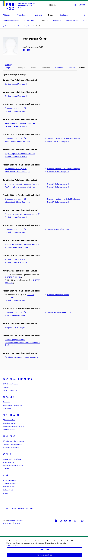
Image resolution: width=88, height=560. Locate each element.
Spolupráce (10, 436)
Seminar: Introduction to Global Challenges (63, 138)
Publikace (59, 68)
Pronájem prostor (72, 20)
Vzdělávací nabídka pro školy (13, 444)
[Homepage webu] (19, 5)
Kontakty (6, 469)
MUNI (14, 508)
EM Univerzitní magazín (11, 384)
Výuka (82, 68)
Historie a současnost (11, 20)
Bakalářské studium (9, 423)
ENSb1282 (9, 283)
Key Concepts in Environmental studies (20, 123)
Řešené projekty (8, 462)
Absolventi (57, 20)
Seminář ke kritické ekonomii (58, 229)
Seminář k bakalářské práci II (16, 84)
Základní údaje (8, 66)
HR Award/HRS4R (9, 486)
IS (3, 508)
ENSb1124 (17, 277)
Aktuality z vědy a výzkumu (12, 459)
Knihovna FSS (22, 508)
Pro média (6, 402)
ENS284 (30, 295)
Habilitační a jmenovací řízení (13, 465)
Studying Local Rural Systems (16, 328)
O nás (6, 475)
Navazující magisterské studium (13, 426)
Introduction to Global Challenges (17, 141)
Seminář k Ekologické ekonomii (59, 312)
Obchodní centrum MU (10, 390)
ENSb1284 (9, 297)
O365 (31, 508)
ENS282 (36, 280)
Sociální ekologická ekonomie (16, 247)
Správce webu (7, 523)
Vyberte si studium (9, 420)
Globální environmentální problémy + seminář (22, 184)
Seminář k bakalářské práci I (15, 111)
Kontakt (5, 493)
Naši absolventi (8, 490)
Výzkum (7, 454)
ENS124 (8, 277)
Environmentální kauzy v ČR (16, 108)
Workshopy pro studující (11, 447)
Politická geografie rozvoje (15, 315)
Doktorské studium (9, 429)
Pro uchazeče (11, 415)
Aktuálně (8, 397)
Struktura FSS (28, 20)
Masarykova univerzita (17, 379)
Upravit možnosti (12, 545)
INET (8, 508)
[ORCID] (29, 50)
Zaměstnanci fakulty (9, 483)
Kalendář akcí (7, 408)
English (82, 5)
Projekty (71, 68)
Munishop (6, 387)
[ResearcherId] (25, 50)
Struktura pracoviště (9, 480)
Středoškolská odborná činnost (13, 441)
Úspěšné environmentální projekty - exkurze (21, 357)
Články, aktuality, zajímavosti (12, 405)
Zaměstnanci (43, 20)
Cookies (17, 523)
